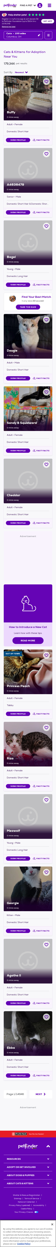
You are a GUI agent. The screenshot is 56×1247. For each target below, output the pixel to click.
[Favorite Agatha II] (46, 944)
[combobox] (21, 72)
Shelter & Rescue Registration (26, 1195)
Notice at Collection (26, 1202)
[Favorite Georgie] (46, 872)
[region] (28, 1233)
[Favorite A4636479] (46, 153)
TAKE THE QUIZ (28, 307)
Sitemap (17, 1198)
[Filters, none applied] (48, 35)
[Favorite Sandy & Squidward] (46, 392)
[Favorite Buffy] (46, 81)
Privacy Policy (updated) (19, 1205)
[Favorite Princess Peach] (46, 655)
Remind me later (9, 27)
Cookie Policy (26, 1208)
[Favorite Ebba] (46, 1017)
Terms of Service (31, 1198)
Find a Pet (26, 5)
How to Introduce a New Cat (28, 627)
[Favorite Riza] (46, 727)
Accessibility (38, 1205)
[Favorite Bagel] (46, 226)
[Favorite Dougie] (46, 319)
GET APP (47, 21)
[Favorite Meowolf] (46, 800)
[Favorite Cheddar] (46, 464)
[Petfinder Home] (10, 5)
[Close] (52, 1224)
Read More (28, 640)
